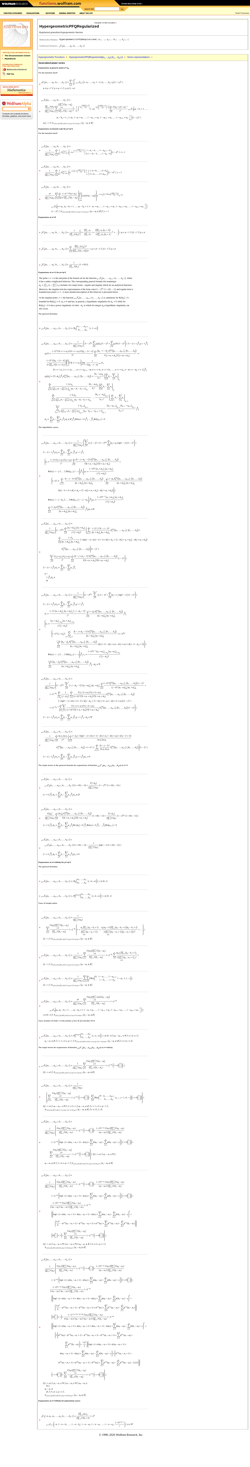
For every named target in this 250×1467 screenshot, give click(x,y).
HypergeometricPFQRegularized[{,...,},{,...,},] (96, 57)
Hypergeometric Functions (51, 57)
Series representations (138, 57)
